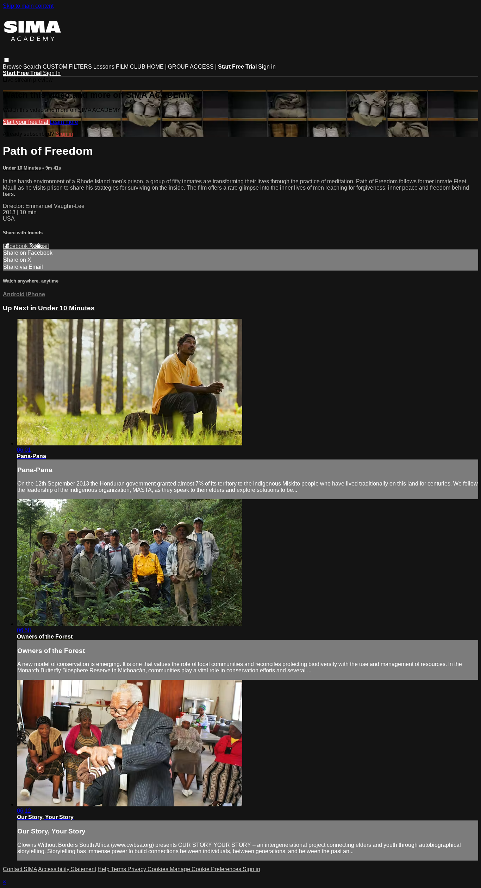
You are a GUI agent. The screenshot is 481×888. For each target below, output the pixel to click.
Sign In (52, 73)
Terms (119, 869)
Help (104, 869)
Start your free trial (26, 122)
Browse (13, 67)
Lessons (103, 67)
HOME (155, 67)
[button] (6, 60)
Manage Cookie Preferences (206, 869)
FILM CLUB (130, 67)
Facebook (16, 246)
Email (42, 246)
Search (33, 67)
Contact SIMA (20, 869)
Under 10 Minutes (22, 168)
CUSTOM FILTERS (67, 67)
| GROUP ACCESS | (191, 67)
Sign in (267, 67)
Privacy (137, 869)
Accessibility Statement (67, 869)
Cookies (159, 869)
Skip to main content (28, 6)
